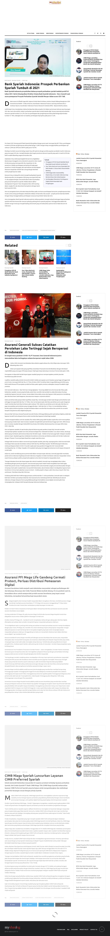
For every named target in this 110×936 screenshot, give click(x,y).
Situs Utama (30, 33)
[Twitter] (97, 33)
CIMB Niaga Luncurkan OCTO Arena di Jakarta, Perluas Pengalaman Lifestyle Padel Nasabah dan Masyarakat (92, 87)
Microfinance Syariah (62, 33)
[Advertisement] (55, 18)
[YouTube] (103, 33)
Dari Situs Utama (83, 154)
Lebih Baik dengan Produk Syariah (30, 230)
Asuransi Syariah (14, 503)
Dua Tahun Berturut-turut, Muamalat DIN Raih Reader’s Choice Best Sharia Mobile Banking (58, 168)
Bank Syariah (40, 33)
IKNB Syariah (49, 33)
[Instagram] (100, 33)
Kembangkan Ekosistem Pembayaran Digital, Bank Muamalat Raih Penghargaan (57, 181)
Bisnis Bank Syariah (14, 230)
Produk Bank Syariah (59, 893)
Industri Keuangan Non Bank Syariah (13, 569)
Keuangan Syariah (16, 80)
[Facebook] (95, 33)
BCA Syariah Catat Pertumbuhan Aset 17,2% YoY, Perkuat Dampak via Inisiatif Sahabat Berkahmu (88, 191)
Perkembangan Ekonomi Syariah (48, 230)
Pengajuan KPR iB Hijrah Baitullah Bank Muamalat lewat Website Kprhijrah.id (11, 273)
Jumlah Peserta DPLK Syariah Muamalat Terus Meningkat (92, 78)
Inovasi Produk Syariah (28, 893)
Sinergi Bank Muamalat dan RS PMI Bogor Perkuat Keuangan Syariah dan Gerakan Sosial (93, 70)
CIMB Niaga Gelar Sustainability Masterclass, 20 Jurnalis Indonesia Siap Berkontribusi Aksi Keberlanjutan (57, 175)
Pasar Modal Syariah (77, 33)
